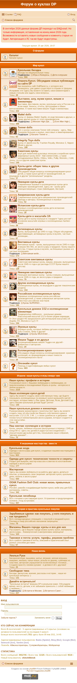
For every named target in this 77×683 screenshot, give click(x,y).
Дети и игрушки (60, 75)
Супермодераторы (38, 645)
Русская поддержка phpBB (38, 671)
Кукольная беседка (29, 70)
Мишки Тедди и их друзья (33, 339)
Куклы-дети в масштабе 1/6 (34, 216)
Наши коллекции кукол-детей (27, 393)
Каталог (14, 55)
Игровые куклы (27, 326)
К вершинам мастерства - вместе (38, 443)
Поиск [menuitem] (74, 20)
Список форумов (14, 663)
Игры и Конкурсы (41, 75)
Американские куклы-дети (34, 194)
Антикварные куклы (30, 229)
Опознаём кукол (27, 363)
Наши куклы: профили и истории (29, 380)
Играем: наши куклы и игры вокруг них (38, 375)
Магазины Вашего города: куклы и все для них (37, 527)
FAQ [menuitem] (19, 14)
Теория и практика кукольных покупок (39, 509)
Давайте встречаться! (22, 581)
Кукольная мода (19, 448)
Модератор (54, 645)
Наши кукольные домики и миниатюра (32, 408)
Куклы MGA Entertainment (40, 334)
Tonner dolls (25, 127)
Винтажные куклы (29, 242)
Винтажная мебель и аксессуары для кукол (32, 253)
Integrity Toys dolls (29, 140)
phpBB (32, 669)
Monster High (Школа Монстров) (42, 121)
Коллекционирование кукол (35, 350)
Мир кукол (38, 65)
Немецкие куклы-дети (31, 181)
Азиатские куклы (28, 151)
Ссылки (9, 14)
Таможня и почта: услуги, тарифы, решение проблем (41, 537)
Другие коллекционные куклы (36, 283)
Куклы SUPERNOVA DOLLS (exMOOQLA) (32, 303)
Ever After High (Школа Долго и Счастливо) (64, 121)
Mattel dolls (24, 114)
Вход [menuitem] (72, 14)
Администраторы (19, 645)
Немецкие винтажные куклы (35, 272)
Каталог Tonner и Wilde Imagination (40, 134)
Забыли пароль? (9, 618)
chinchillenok (28, 658)
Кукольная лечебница (22, 495)
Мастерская (16, 469)
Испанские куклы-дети (31, 205)
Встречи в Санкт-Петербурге (54, 591)
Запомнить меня (43, 618)
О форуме (38, 50)
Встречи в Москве (33, 591)
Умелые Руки (17, 555)
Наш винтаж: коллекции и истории (30, 425)
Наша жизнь (38, 551)
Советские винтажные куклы (35, 259)
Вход (4, 600)
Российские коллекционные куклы (39, 293)
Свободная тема (19, 570)
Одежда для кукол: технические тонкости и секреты (40, 458)
